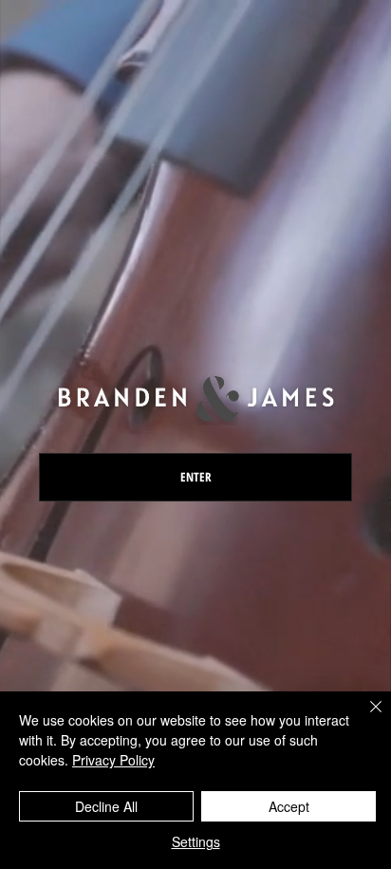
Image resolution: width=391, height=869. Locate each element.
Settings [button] (196, 841)
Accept (289, 806)
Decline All (106, 806)
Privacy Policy (113, 759)
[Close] (364, 718)
